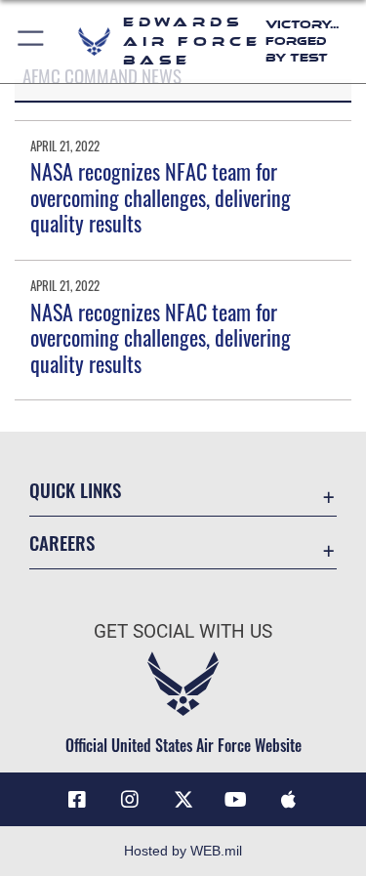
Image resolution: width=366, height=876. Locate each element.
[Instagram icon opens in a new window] (129, 799)
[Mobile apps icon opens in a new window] (289, 799)
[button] (31, 41)
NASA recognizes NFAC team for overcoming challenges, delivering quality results (160, 196)
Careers (62, 542)
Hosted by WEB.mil (183, 850)
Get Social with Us (183, 631)
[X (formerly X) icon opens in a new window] (183, 799)
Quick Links (75, 490)
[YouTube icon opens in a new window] (236, 799)
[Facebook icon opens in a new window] (77, 799)
